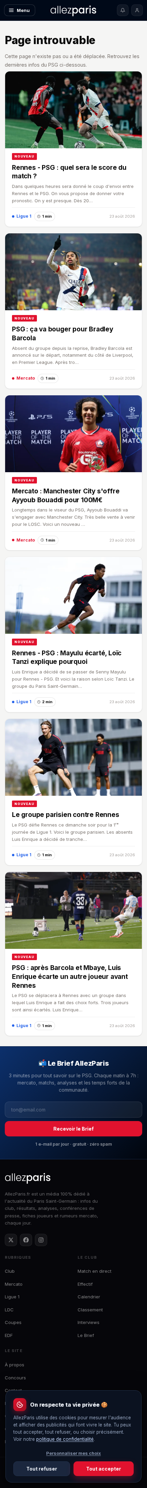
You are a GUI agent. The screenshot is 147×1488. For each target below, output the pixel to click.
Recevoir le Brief (73, 1129)
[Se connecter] (137, 10)
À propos (14, 1364)
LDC (9, 1309)
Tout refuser (41, 1469)
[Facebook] (26, 1240)
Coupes (13, 1322)
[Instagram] (41, 1240)
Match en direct (94, 1271)
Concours (15, 1377)
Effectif (85, 1284)
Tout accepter (103, 1469)
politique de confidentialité (65, 1439)
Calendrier (89, 1296)
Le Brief (86, 1335)
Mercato (14, 1284)
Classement (90, 1309)
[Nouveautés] (123, 10)
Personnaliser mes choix (73, 1453)
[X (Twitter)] (11, 1240)
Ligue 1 (12, 1296)
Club (10, 1271)
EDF (9, 1335)
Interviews (88, 1322)
